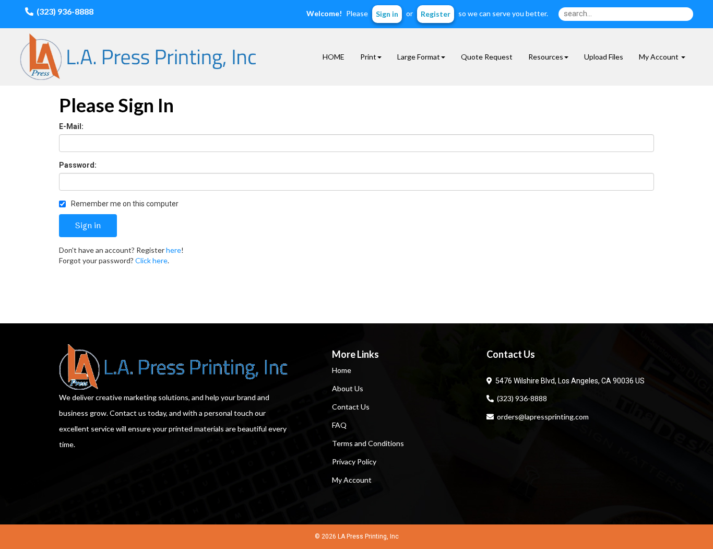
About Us (347, 388)
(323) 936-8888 (520, 398)
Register (435, 13)
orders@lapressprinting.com (541, 416)
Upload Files (603, 56)
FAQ (339, 424)
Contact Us (351, 406)
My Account (352, 479)
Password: (78, 165)
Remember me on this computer (124, 204)
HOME (333, 56)
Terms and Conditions (368, 443)
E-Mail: (71, 126)
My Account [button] (659, 56)
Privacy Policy (354, 461)
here (173, 250)
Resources (545, 56)
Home (341, 370)
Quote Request (487, 56)
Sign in (387, 13)
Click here (151, 260)
